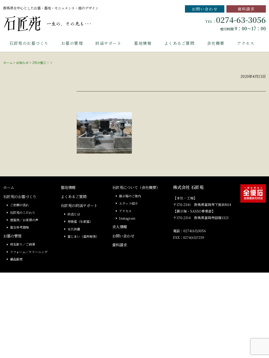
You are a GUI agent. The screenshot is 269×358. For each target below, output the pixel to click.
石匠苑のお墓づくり (29, 43)
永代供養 (74, 229)
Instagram (127, 218)
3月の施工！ (41, 62)
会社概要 (215, 43)
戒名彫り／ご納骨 (22, 244)
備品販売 (16, 259)
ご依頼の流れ (19, 205)
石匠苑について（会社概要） (136, 187)
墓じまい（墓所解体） (83, 236)
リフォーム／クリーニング (29, 251)
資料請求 (246, 9)
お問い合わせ (205, 9)
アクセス (245, 43)
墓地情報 (142, 43)
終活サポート (108, 43)
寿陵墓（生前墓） (80, 221)
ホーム (8, 62)
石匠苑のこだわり (22, 212)
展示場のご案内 (130, 196)
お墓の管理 (72, 43)
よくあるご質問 (179, 43)
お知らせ (22, 62)
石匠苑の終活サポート (79, 205)
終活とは (74, 214)
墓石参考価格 (19, 227)
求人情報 (119, 226)
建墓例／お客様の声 (24, 220)
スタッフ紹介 (128, 203)
